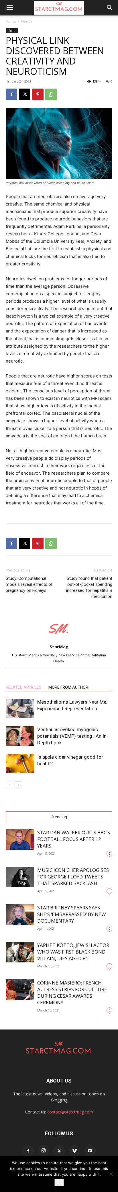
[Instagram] (43, 1150)
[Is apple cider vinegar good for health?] (20, 764)
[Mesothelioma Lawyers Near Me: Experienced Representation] (20, 709)
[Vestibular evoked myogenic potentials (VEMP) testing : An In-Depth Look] (20, 736)
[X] (24, 94)
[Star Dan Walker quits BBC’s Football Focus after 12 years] (20, 839)
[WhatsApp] (51, 94)
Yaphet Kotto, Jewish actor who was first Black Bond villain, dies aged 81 (73, 952)
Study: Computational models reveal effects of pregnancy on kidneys (29, 584)
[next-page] (18, 784)
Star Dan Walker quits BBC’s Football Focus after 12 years (73, 839)
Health (26, 21)
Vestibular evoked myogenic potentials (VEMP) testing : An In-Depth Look (72, 736)
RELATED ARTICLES (24, 687)
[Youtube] (90, 1151)
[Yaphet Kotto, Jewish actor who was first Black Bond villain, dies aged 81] (20, 952)
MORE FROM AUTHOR (68, 687)
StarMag (59, 646)
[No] (111, 1174)
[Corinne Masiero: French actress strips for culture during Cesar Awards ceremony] (20, 989)
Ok (59, 1182)
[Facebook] (11, 94)
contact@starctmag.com (70, 1112)
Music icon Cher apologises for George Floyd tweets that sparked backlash (73, 876)
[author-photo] (59, 638)
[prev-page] (9, 784)
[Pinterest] (38, 94)
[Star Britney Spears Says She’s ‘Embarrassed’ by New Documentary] (20, 914)
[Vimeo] (74, 1151)
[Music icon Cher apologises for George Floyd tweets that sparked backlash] (20, 877)
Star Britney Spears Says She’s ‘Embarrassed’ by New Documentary (71, 914)
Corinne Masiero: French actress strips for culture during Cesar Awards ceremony (72, 992)
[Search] (110, 7)
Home (11, 21)
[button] (10, 7)
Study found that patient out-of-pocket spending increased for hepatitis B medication (89, 587)
